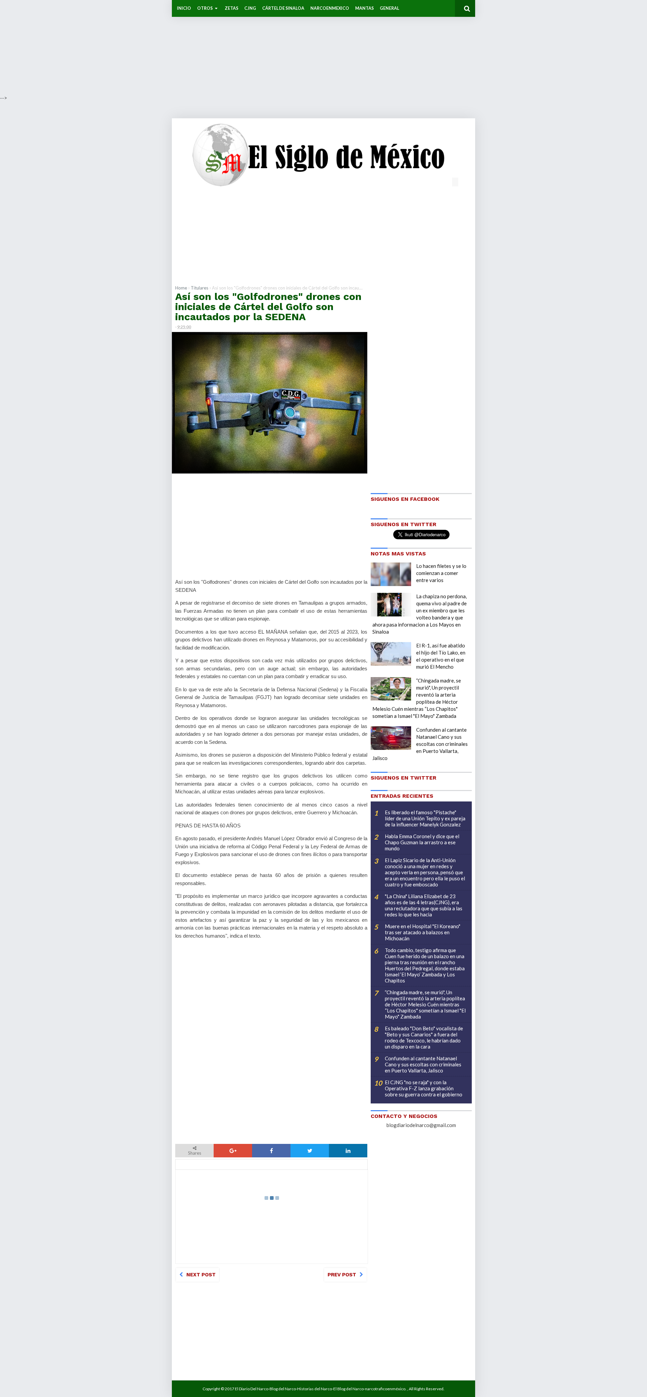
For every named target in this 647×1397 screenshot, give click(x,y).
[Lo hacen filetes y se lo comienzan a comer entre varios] (391, 574)
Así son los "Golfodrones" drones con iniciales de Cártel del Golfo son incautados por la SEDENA (268, 307)
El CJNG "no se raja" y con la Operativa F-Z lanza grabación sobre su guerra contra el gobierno (423, 1088)
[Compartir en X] (309, 1150)
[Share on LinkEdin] (348, 1150)
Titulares (199, 288)
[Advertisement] (202, 47)
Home (181, 288)
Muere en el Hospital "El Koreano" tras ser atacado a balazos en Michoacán (422, 932)
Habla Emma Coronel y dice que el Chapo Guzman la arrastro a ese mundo (422, 842)
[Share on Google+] (233, 1150)
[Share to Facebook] (271, 1150)
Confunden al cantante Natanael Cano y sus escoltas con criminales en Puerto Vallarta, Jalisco (420, 744)
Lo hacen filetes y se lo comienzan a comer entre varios (441, 573)
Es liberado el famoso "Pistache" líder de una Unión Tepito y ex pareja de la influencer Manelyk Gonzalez (425, 818)
